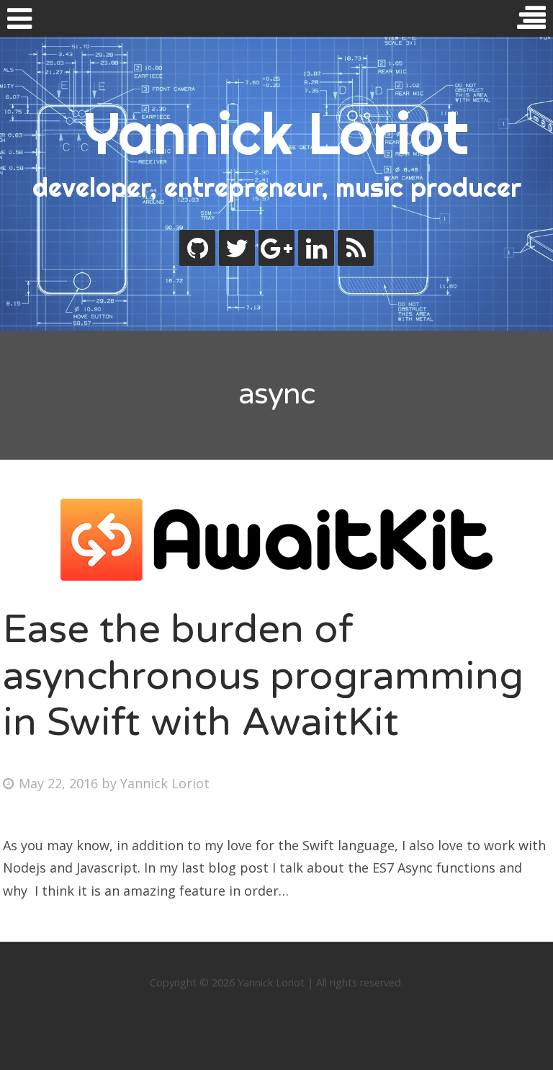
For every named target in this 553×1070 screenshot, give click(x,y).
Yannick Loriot (276, 133)
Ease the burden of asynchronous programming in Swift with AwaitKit (263, 676)
